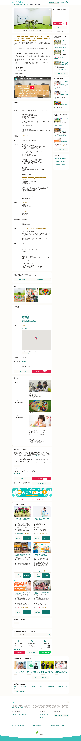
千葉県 (27, 625)
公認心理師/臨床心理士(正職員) (27, 314)
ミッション (33, 714)
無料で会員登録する (19, 652)
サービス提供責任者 (33, 686)
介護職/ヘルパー (18, 686)
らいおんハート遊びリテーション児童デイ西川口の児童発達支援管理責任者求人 (22, 519)
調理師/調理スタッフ (52, 686)
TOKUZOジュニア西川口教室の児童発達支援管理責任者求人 (22, 593)
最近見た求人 (52, 2)
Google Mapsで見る (26, 353)
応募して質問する (22, 279)
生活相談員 (25, 686)
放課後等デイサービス (26, 135)
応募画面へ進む (59, 23)
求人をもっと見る (61, 73)
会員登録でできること (17, 649)
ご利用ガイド (51, 0)
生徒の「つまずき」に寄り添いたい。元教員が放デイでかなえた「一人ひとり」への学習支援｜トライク (33, 671)
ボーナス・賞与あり (31, 178)
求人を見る (26, 538)
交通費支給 (36, 178)
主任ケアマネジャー (62, 686)
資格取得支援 (25, 196)
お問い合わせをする (41, 483)
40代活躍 (36, 228)
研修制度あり (30, 196)
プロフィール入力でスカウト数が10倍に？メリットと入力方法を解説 (20, 671)
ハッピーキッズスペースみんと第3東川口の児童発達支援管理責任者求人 (64, 63)
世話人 (16, 688)
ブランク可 (28, 228)
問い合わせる (32, 652)
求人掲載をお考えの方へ (56, 0)
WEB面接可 (45, 228)
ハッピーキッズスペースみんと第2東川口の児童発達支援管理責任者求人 (64, 42)
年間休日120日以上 (35, 211)
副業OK (45, 178)
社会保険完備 (25, 178)
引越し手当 (24, 179)
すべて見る (49, 444)
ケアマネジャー (43, 686)
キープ (58, 2)
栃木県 (37, 625)
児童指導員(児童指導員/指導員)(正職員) (29, 321)
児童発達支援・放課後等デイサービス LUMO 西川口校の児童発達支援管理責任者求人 (41, 555)
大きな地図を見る (25, 328)
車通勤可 (24, 325)
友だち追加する (45, 652)
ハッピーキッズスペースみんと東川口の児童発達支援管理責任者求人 (64, 52)
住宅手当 (41, 178)
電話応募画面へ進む (41, 279)
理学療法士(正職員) (25, 317)
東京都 (22, 625)
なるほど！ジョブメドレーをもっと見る (40, 677)
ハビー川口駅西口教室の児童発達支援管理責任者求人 (64, 93)
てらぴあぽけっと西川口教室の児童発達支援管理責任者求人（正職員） (22, 555)
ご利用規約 (19, 714)
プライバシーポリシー (38, 455)
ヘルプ (30, 714)
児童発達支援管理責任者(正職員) (28, 320)
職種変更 (48, 0)
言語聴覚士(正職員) (25, 318)
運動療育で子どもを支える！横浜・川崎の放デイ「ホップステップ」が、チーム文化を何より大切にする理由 (47, 671)
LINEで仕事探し (44, 0)
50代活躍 (40, 228)
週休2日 (24, 211)
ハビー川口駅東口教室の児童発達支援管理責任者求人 (64, 83)
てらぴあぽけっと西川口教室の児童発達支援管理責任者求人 (64, 130)
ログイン (62, 2)
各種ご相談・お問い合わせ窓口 (61, 715)
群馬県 (42, 625)
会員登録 (66, 2)
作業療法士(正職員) (25, 316)
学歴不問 (32, 228)
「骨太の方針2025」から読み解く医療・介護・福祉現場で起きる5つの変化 (61, 671)
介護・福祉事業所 (25, 361)
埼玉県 (16, 623)
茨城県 (32, 625)
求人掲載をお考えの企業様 (44, 714)
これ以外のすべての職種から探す (19, 691)
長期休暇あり (41, 211)
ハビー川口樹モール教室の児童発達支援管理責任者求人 (64, 103)
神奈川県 (16, 625)
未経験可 (24, 228)
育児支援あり (28, 211)
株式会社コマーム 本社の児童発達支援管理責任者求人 (41, 593)
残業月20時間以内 (25, 202)
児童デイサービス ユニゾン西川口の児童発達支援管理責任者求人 (41, 519)
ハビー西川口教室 (25, 311)
